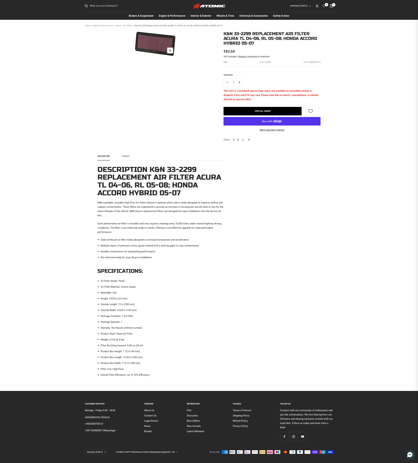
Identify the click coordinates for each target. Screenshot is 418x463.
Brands (148, 431)
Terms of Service (242, 410)
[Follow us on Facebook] (284, 436)
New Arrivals (194, 426)
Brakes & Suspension (141, 15)
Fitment (125, 156)
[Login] (317, 6)
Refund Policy (240, 420)
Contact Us (150, 415)
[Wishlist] (324, 6)
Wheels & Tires (225, 15)
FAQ (189, 410)
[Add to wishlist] (310, 111)
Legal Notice (151, 420)
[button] (410, 455)
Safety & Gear (281, 15)
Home (87, 25)
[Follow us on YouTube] (302, 436)
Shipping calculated (247, 56)
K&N (225, 62)
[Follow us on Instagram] (293, 436)
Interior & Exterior (201, 15)
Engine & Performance (172, 15)
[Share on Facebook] (233, 140)
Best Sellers (193, 420)
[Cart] (331, 5)
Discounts (192, 415)
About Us (149, 410)
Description (103, 156)
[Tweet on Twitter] (243, 140)
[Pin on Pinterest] (238, 140)
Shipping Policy (241, 415)
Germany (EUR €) (299, 5)
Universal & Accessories (253, 15)
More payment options (272, 129)
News (147, 426)
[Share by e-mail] (249, 140)
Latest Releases (195, 431)
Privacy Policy (240, 426)
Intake (118, 25)
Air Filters (127, 25)
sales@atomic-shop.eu (97, 417)
